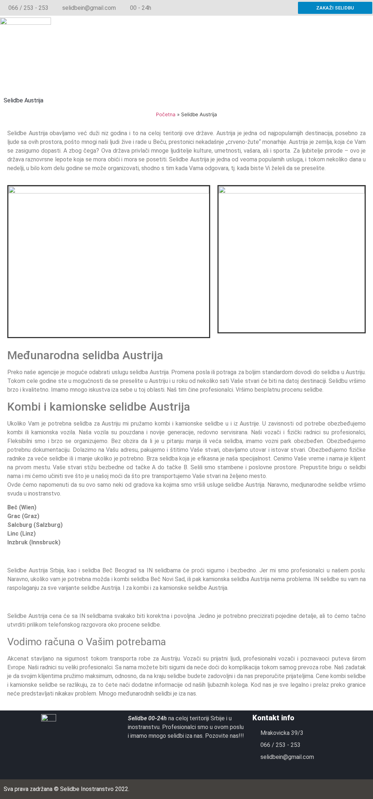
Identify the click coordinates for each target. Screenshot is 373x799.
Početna (166, 114)
